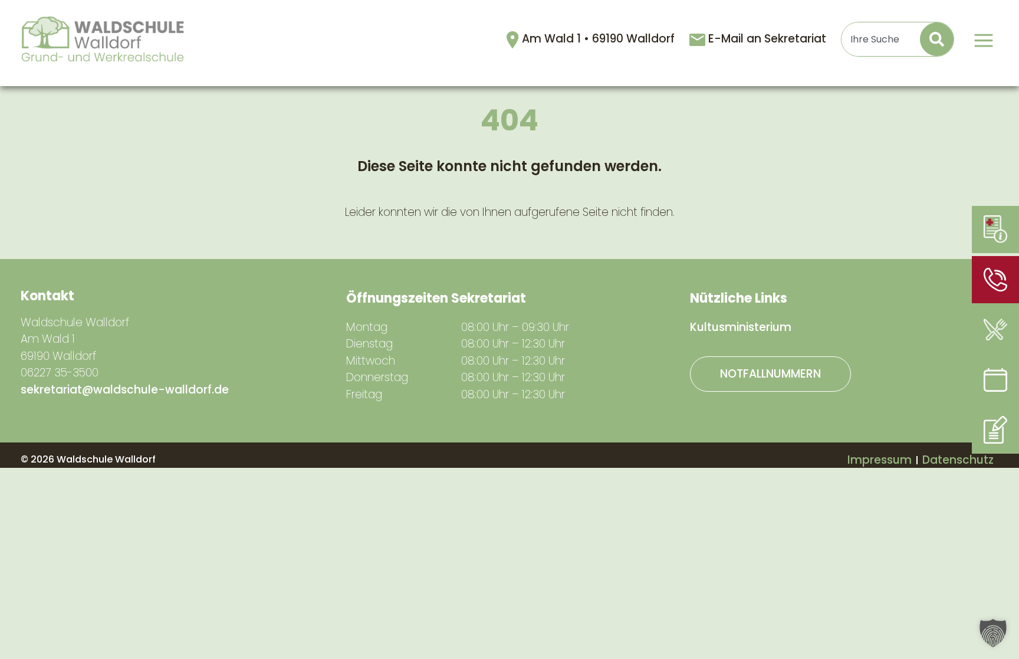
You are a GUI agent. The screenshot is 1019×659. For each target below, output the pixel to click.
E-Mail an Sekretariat (767, 39)
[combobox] (881, 39)
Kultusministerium (740, 327)
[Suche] (937, 39)
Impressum (879, 460)
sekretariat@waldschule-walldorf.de (125, 390)
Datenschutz (958, 460)
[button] (993, 633)
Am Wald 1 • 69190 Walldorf (600, 39)
